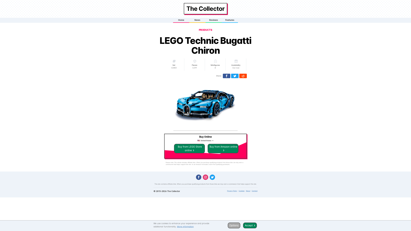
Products (205, 30)
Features (229, 20)
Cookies (241, 191)
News (197, 20)
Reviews (213, 20)
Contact (255, 191)
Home (181, 20)
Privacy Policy (232, 191)
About (248, 191)
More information (185, 226)
